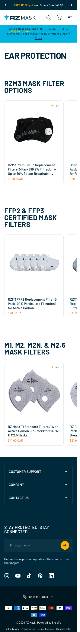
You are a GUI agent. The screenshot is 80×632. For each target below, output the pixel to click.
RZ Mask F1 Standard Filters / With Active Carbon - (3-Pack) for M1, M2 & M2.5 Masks (33, 430)
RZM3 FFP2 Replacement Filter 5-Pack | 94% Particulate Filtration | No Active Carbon (32, 303)
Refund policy (12, 629)
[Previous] (6, 5)
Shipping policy (63, 629)
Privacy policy (28, 629)
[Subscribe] (65, 545)
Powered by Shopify (49, 622)
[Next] (71, 5)
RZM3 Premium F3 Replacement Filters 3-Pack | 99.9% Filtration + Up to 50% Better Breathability (32, 169)
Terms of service (45, 629)
